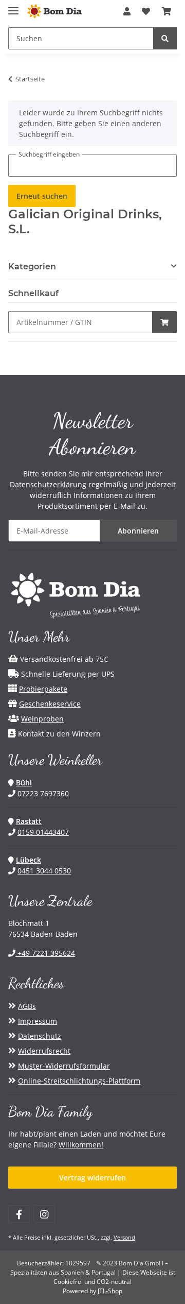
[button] (127, 11)
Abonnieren (138, 531)
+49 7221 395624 (45, 953)
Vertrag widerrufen (92, 1177)
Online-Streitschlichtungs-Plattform (79, 1081)
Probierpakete (43, 689)
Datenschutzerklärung (48, 484)
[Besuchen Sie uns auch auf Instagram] (43, 1214)
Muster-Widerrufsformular (64, 1066)
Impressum (37, 1021)
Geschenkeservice (50, 704)
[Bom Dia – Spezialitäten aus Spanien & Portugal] (54, 11)
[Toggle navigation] (13, 6)
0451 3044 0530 (44, 871)
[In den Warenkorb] (164, 322)
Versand (124, 1237)
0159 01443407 (43, 832)
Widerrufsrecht (44, 1051)
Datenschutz (39, 1036)
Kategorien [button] (32, 266)
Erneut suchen (41, 196)
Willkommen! (81, 1144)
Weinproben (42, 719)
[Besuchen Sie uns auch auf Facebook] (18, 1214)
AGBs (27, 1006)
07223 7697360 (43, 793)
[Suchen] (165, 38)
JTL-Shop (110, 1290)
